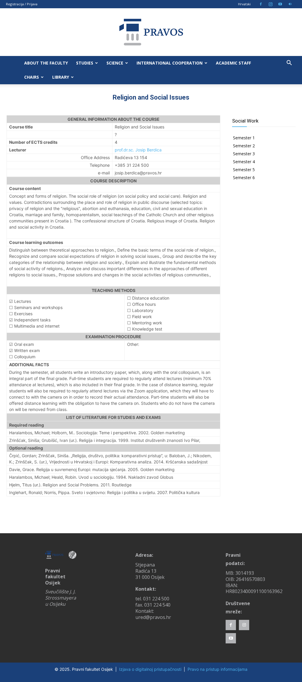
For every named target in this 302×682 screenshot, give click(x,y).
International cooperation (170, 63)
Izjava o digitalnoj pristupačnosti (150, 669)
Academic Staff (233, 63)
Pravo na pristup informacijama (217, 669)
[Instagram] (270, 4)
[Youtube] (280, 4)
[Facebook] (260, 4)
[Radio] (289, 4)
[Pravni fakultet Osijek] (151, 32)
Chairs (31, 77)
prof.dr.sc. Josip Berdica (138, 149)
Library (60, 77)
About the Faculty (46, 63)
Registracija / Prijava (21, 4)
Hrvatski (244, 4)
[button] (289, 63)
